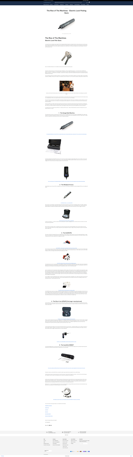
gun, (66, 8)
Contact (45, 440)
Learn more (51, 0)
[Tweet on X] (48, 425)
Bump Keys (71, 4)
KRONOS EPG (47, 407)
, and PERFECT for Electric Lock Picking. (66, 399)
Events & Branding (77, 4)
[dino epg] (66, 311)
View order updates (66, 432)
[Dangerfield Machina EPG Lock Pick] (66, 125)
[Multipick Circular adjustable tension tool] (66, 392)
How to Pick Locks (65, 447)
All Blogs (72, 443)
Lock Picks (51, 4)
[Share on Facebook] (49, 425)
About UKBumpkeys (55, 440)
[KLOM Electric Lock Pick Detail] (66, 257)
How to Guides (83, 4)
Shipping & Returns (46, 443)
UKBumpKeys (46, 454)
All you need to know (83, 432)
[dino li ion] (66, 335)
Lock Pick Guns (56, 4)
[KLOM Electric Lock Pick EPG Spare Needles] (66, 284)
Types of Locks (65, 446)
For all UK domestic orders (52, 432)
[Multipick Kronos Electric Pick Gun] (66, 196)
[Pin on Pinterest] (51, 425)
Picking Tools (62, 4)
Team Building (55, 443)
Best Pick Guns (65, 443)
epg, (65, 8)
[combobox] (68, 2)
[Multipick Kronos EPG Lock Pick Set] (66, 213)
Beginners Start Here (74, 440)
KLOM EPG (46, 409)
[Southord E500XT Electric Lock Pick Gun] (66, 357)
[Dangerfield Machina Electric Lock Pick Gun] (66, 171)
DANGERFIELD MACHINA (48, 405)
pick (67, 8)
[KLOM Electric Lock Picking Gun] (66, 242)
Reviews (88, 4)
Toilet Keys (66, 4)
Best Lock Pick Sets (46, 4)
